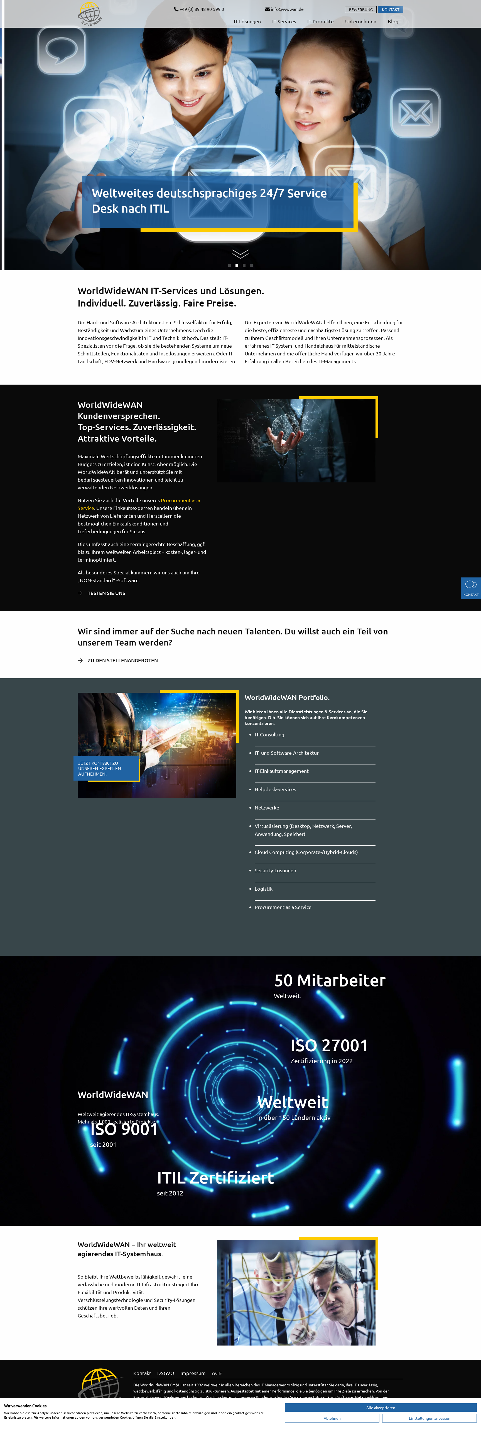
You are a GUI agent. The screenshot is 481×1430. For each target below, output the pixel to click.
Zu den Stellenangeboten (123, 660)
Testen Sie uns (106, 593)
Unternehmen (360, 21)
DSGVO (165, 1373)
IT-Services (283, 21)
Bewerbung (361, 9)
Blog (392, 21)
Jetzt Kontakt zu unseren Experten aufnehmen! (99, 768)
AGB (217, 1373)
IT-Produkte (320, 21)
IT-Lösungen (247, 21)
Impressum (193, 1373)
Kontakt (390, 9)
